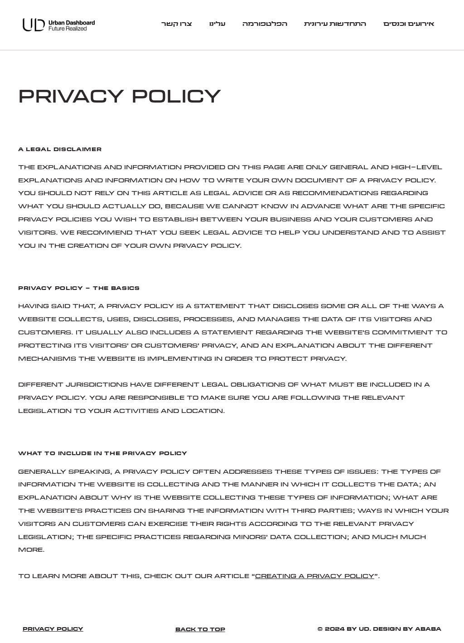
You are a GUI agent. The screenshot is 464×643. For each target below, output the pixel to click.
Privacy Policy (53, 629)
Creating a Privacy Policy (314, 576)
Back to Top (200, 629)
